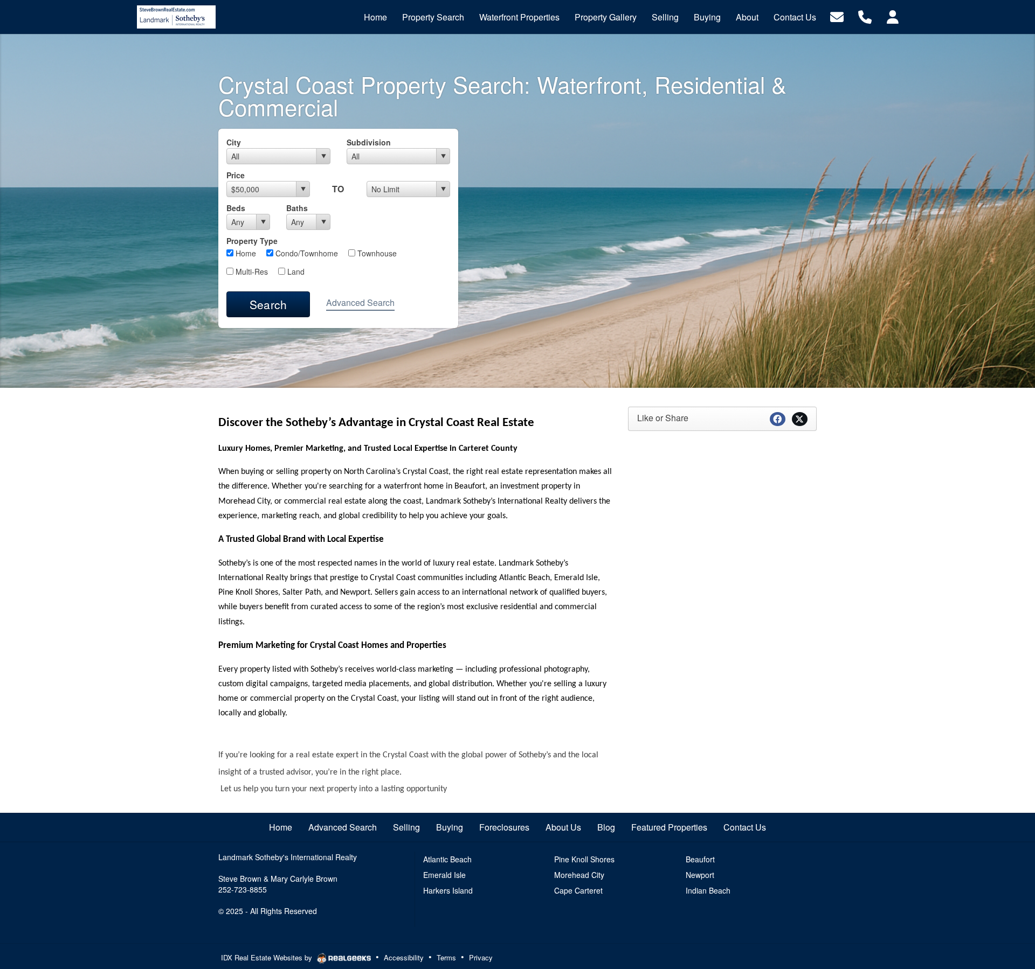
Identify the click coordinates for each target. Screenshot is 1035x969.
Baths (297, 208)
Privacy (481, 957)
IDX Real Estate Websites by (267, 957)
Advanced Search (360, 302)
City (233, 142)
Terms (446, 957)
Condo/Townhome (305, 253)
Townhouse (376, 253)
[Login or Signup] (893, 16)
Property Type (252, 240)
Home (244, 253)
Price (235, 175)
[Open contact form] (837, 16)
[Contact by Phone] (865, 16)
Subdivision (369, 142)
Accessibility (404, 957)
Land (295, 271)
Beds (235, 208)
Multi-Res (250, 271)
